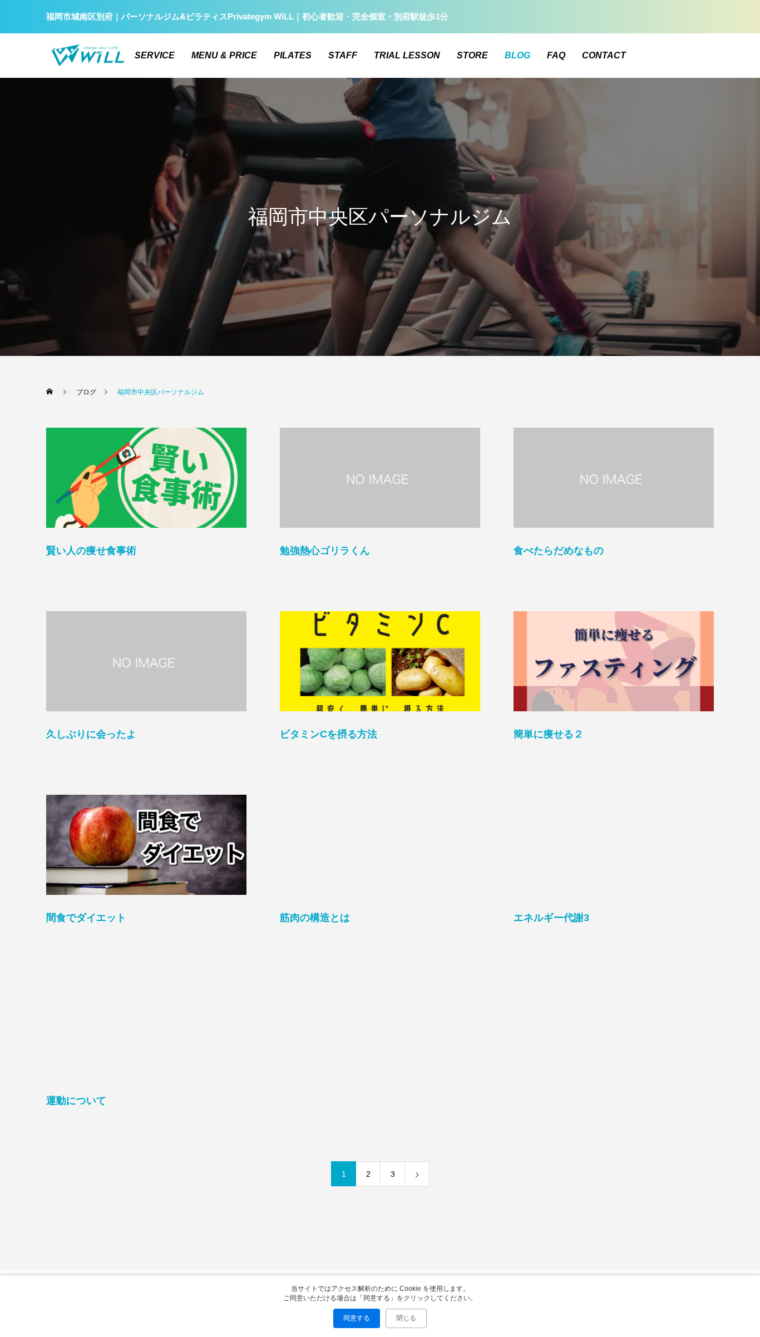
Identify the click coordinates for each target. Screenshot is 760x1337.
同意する (356, 1318)
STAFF (342, 55)
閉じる (406, 1318)
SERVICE (155, 55)
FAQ (556, 55)
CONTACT (604, 55)
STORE (472, 55)
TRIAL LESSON (407, 55)
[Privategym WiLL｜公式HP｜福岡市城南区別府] (88, 56)
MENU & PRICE (224, 55)
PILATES (293, 55)
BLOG (517, 55)
